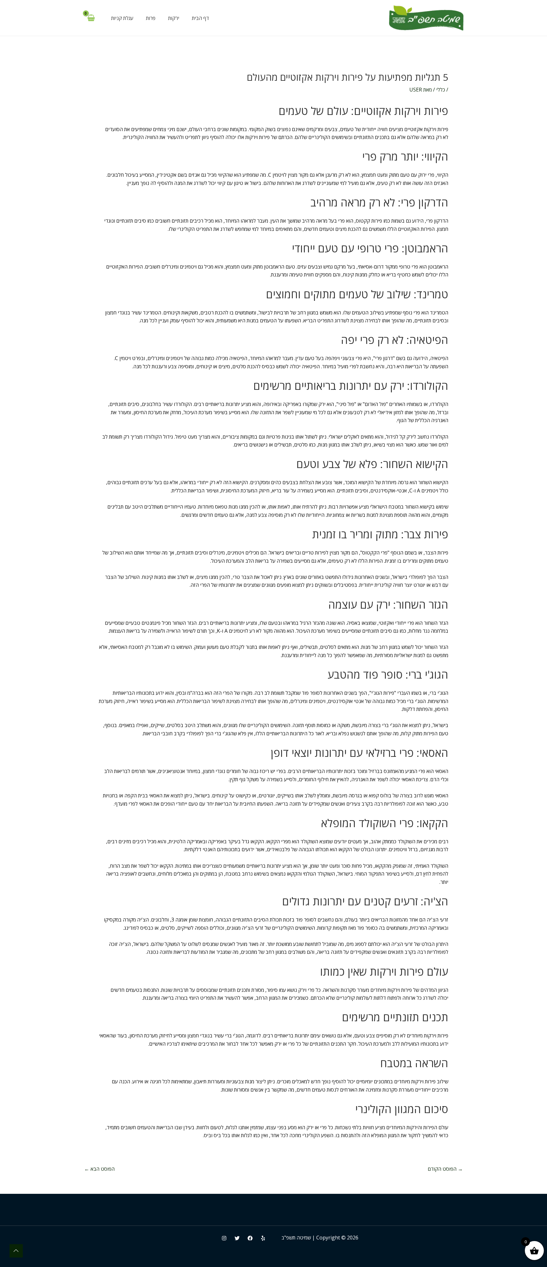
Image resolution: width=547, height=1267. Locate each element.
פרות (150, 18)
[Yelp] (263, 1238)
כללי (440, 89)
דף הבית (200, 18)
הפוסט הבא (99, 1168)
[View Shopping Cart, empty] (91, 18)
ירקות (173, 18)
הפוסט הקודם (445, 1168)
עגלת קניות (122, 18)
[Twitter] (237, 1238)
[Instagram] (224, 1238)
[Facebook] (250, 1238)
